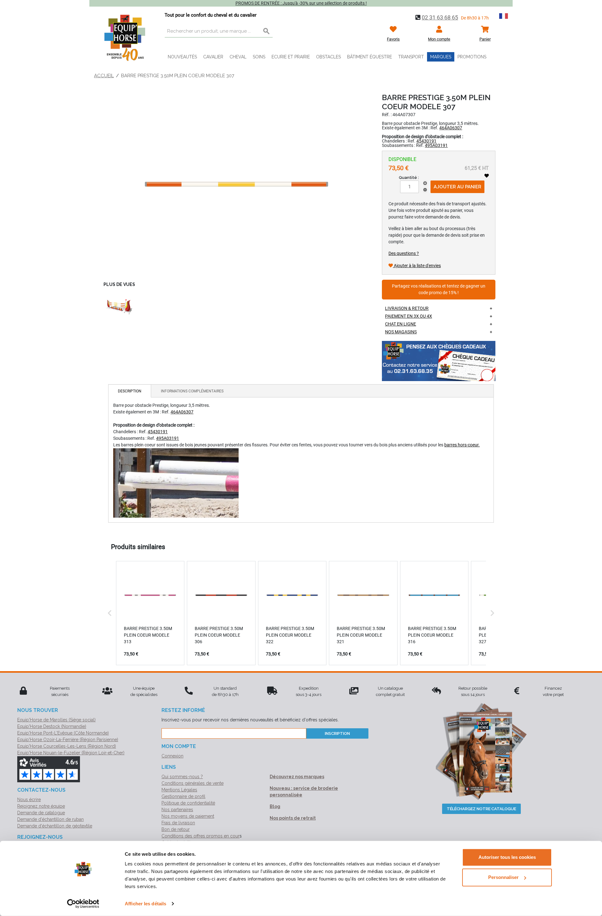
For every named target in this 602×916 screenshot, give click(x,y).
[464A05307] (236, 184)
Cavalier (213, 56)
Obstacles (328, 56)
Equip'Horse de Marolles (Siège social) (56, 719)
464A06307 (450, 127)
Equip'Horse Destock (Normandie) (51, 726)
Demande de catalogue (41, 812)
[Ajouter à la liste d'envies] (486, 175)
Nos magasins (401, 331)
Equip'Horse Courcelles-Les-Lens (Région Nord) (66, 746)
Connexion (172, 755)
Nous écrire (29, 799)
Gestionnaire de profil (183, 796)
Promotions (471, 56)
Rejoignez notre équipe (41, 806)
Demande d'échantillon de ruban (50, 819)
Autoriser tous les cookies (507, 857)
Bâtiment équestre (369, 56)
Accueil (104, 75)
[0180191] (119, 307)
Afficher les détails (145, 903)
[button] (109, 613)
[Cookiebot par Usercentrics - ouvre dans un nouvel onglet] (83, 903)
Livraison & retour (407, 308)
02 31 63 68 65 (440, 17)
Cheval (238, 56)
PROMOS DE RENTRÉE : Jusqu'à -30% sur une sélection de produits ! (301, 3)
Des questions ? (403, 253)
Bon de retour (175, 829)
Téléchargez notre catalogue (481, 808)
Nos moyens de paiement (187, 816)
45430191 (426, 140)
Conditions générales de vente (192, 783)
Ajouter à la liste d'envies (417, 265)
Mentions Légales (179, 789)
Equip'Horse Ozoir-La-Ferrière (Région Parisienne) (67, 739)
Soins (259, 56)
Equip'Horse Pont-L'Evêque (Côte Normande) (63, 732)
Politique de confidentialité (188, 803)
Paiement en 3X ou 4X (408, 316)
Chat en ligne (400, 323)
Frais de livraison (178, 822)
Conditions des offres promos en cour (200, 835)
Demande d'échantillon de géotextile (54, 825)
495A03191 (436, 145)
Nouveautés (182, 56)
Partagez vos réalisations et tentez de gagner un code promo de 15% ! (438, 289)
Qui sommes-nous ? (182, 776)
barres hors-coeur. (462, 444)
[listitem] (150, 613)
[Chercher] (266, 31)
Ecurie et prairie (291, 56)
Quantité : (409, 177)
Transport (411, 56)
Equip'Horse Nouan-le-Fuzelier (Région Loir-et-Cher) (70, 752)
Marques (440, 56)
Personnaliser (503, 877)
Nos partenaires (177, 809)
